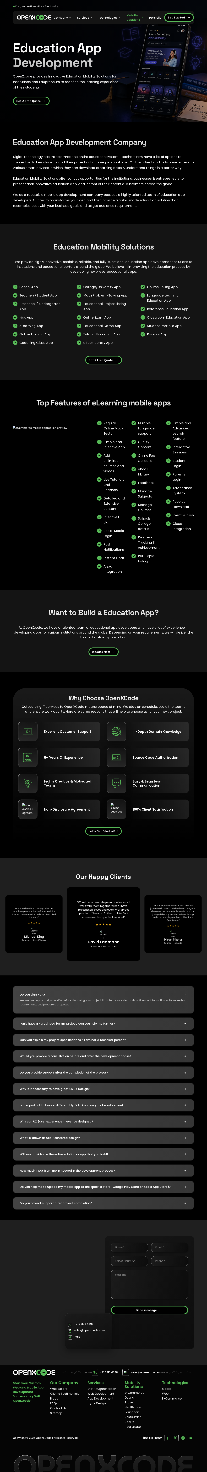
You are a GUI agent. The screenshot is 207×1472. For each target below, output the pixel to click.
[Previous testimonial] (17, 924)
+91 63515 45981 (84, 1324)
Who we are (58, 1389)
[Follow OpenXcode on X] (175, 1438)
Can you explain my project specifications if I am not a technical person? (103, 1040)
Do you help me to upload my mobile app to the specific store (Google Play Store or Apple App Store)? (103, 1187)
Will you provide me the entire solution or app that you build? (103, 1154)
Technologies (108, 18)
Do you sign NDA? (103, 995)
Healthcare (133, 1407)
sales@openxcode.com (89, 1330)
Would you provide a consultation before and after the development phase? (103, 1056)
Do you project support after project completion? (103, 1203)
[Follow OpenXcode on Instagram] (183, 1438)
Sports (129, 1422)
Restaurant (133, 1417)
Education (132, 1412)
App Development (100, 1398)
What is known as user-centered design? (103, 1138)
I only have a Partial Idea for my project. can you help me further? (103, 1023)
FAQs (53, 1403)
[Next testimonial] (190, 924)
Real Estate (133, 1427)
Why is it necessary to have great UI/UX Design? (103, 1089)
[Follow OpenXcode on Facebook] (167, 1438)
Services (83, 18)
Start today (52, 6)
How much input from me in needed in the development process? (103, 1170)
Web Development (100, 1394)
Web (165, 1394)
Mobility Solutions (133, 17)
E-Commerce (134, 1393)
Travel (129, 1402)
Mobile (166, 1389)
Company (61, 18)
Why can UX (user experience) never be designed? (103, 1121)
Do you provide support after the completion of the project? (103, 1072)
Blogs (54, 1398)
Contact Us (58, 1408)
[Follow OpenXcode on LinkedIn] (191, 1438)
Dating (129, 1397)
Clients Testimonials (64, 1394)
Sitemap (56, 1413)
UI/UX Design (96, 1403)
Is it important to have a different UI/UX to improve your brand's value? (103, 1105)
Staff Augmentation (101, 1389)
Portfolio (155, 18)
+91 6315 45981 (109, 1372)
